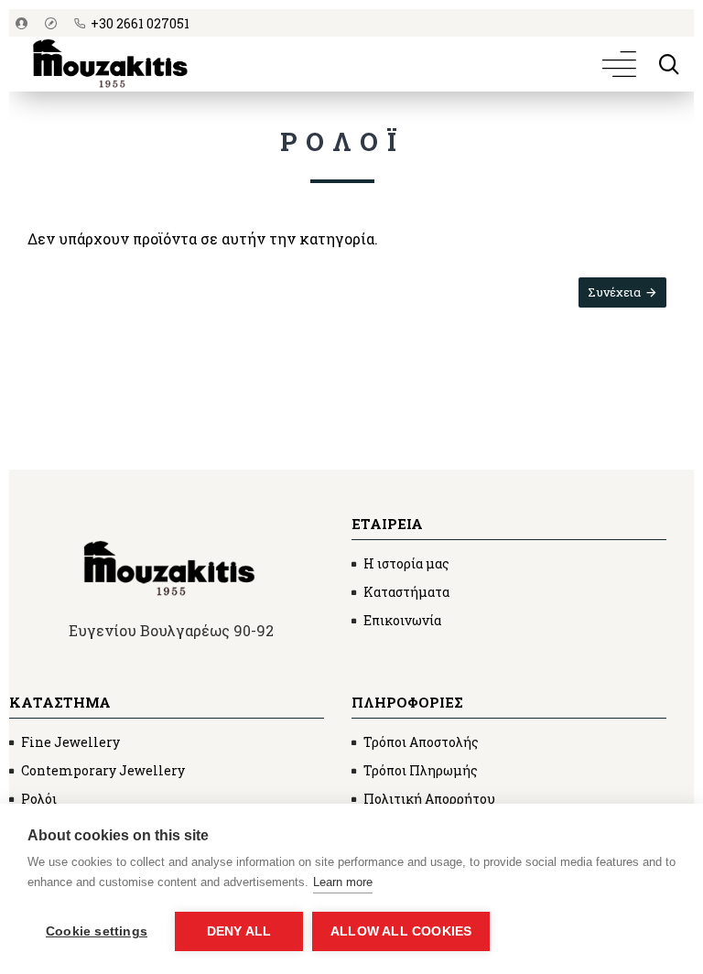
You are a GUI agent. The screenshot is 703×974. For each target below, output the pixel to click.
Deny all (239, 931)
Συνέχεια (614, 292)
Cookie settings (96, 931)
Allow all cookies (400, 931)
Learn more (343, 882)
